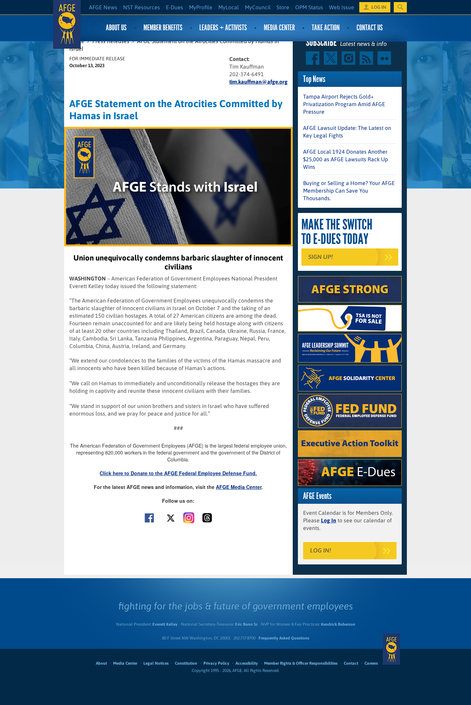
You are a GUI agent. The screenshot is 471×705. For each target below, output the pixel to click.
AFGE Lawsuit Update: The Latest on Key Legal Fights (347, 132)
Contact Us (370, 27)
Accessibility (247, 663)
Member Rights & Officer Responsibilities (301, 663)
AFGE (391, 649)
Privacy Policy (216, 663)
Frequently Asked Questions (284, 638)
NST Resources (141, 7)
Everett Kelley (165, 624)
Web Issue (341, 7)
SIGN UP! (320, 256)
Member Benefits (162, 27)
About (101, 663)
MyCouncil (258, 7)
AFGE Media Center (238, 486)
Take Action (326, 27)
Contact (351, 663)
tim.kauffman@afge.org (258, 82)
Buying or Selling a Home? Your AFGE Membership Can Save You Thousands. (349, 190)
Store (283, 7)
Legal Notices (156, 663)
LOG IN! (320, 550)
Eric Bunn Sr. (246, 624)
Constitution (186, 663)
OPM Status (309, 7)
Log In (328, 520)
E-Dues (174, 7)
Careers (371, 663)
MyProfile (200, 7)
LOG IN (378, 7)
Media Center (279, 27)
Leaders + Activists (223, 27)
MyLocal (228, 7)
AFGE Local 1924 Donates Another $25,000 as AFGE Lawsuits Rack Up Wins (345, 159)
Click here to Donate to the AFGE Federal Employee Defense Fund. (178, 473)
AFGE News (103, 7)
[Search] (400, 7)
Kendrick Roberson (338, 624)
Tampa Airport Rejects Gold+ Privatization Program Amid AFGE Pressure (344, 104)
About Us (116, 27)
